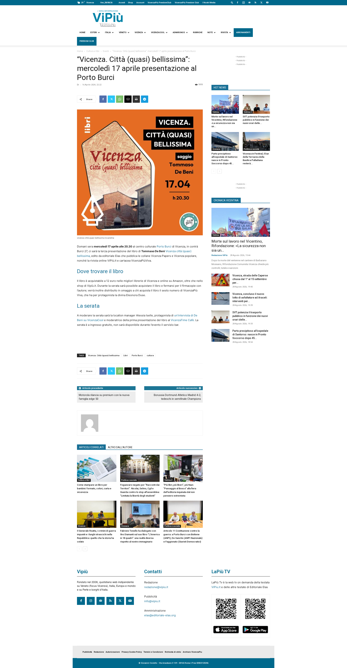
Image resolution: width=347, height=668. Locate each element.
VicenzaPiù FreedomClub (159, 2)
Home (82, 32)
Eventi (106, 51)
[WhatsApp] (119, 99)
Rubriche (197, 32)
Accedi (122, 2)
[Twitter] (261, 2)
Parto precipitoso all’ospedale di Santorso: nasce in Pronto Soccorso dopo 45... (250, 334)
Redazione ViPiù (219, 255)
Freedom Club (87, 41)
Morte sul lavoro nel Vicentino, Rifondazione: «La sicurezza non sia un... (238, 246)
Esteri (93, 32)
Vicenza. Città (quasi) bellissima (103, 355)
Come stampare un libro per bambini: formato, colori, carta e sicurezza (94, 488)
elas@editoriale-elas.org (160, 615)
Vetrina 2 (168, 480)
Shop (130, 2)
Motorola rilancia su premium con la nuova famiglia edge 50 (104, 396)
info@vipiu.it (152, 601)
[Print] (136, 99)
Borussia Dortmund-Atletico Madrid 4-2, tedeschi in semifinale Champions (177, 396)
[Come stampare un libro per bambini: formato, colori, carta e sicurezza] (96, 468)
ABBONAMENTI (243, 32)
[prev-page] (79, 549)
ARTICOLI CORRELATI (91, 447)
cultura (150, 355)
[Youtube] (267, 2)
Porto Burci (164, 246)
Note (210, 32)
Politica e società (129, 480)
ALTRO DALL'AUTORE (120, 447)
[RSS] (255, 2)
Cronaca (125, 526)
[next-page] (85, 549)
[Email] (128, 99)
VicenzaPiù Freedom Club (187, 2)
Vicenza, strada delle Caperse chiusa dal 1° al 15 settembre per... (250, 279)
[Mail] (249, 2)
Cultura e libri (92, 51)
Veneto (123, 32)
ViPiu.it (215, 587)
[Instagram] (243, 2)
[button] (232, 2)
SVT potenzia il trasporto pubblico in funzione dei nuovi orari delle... (256, 119)
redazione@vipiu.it (156, 587)
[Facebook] (237, 2)
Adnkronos (179, 32)
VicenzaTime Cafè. (183, 320)
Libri (125, 355)
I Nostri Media (208, 2)
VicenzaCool (158, 32)
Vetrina (216, 112)
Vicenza (139, 32)
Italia (108, 32)
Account (140, 2)
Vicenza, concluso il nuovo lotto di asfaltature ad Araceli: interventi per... (249, 297)
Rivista (224, 32)
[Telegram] (144, 99)
